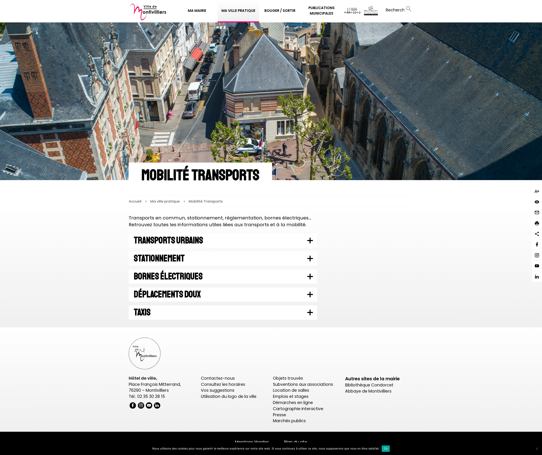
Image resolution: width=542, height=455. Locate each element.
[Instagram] (537, 255)
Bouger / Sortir (279, 10)
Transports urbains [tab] (168, 240)
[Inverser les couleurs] (537, 202)
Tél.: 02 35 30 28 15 (147, 396)
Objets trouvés (288, 378)
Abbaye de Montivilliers (368, 391)
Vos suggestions (217, 390)
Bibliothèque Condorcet (369, 385)
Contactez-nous (218, 378)
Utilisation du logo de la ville (228, 396)
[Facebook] (537, 245)
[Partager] (537, 234)
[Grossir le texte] (537, 191)
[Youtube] (537, 266)
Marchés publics (289, 421)
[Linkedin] (537, 277)
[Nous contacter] (537, 213)
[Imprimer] (537, 223)
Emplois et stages (290, 396)
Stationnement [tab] (159, 258)
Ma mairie (197, 10)
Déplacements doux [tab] (167, 294)
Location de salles (291, 390)
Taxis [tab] (142, 312)
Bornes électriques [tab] (168, 276)
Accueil (135, 201)
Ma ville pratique (238, 10)
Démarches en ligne (293, 402)
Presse (279, 415)
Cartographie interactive (298, 409)
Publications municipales (321, 10)
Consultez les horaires (223, 384)
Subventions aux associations (303, 384)
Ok (386, 448)
